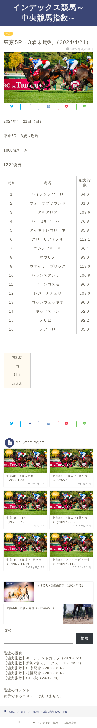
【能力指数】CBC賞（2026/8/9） (32, 678)
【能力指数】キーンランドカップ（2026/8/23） (44, 658)
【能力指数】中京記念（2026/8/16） (35, 668)
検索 (7, 630)
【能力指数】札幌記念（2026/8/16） (35, 673)
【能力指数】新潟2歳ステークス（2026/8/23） (43, 663)
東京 (8, 33)
